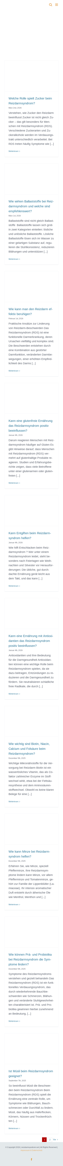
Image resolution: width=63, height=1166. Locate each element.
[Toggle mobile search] (50, 4)
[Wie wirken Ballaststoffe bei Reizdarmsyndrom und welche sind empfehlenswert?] (31, 183)
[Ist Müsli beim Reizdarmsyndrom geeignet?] (31, 1052)
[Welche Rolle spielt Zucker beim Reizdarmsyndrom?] (31, 80)
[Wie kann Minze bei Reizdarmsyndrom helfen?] (31, 833)
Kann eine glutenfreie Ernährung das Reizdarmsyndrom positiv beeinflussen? (30, 425)
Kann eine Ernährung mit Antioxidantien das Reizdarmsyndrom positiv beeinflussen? (31, 640)
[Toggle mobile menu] (56, 4)
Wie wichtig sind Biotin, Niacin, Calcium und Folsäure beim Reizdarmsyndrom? (29, 748)
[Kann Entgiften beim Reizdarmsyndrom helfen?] (31, 514)
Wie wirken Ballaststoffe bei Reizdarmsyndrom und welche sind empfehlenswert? (31, 206)
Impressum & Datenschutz (31, 1150)
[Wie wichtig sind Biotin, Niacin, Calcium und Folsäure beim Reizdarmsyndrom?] (31, 725)
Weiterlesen (14, 151)
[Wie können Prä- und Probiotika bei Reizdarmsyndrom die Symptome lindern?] (31, 936)
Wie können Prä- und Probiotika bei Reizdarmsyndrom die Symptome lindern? (30, 959)
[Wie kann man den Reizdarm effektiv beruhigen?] (31, 290)
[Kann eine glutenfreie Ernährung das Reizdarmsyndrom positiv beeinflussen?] (31, 402)
